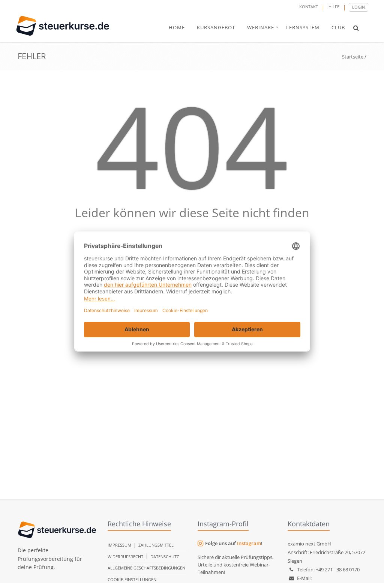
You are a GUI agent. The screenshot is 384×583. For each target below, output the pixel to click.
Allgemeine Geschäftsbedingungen (146, 568)
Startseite (352, 56)
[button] (356, 28)
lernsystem (303, 27)
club (338, 27)
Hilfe (333, 6)
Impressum (119, 545)
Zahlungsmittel (156, 545)
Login (358, 7)
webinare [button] (260, 27)
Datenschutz (164, 556)
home (177, 27)
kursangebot (216, 27)
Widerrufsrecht (125, 556)
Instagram (249, 543)
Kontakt (308, 6)
